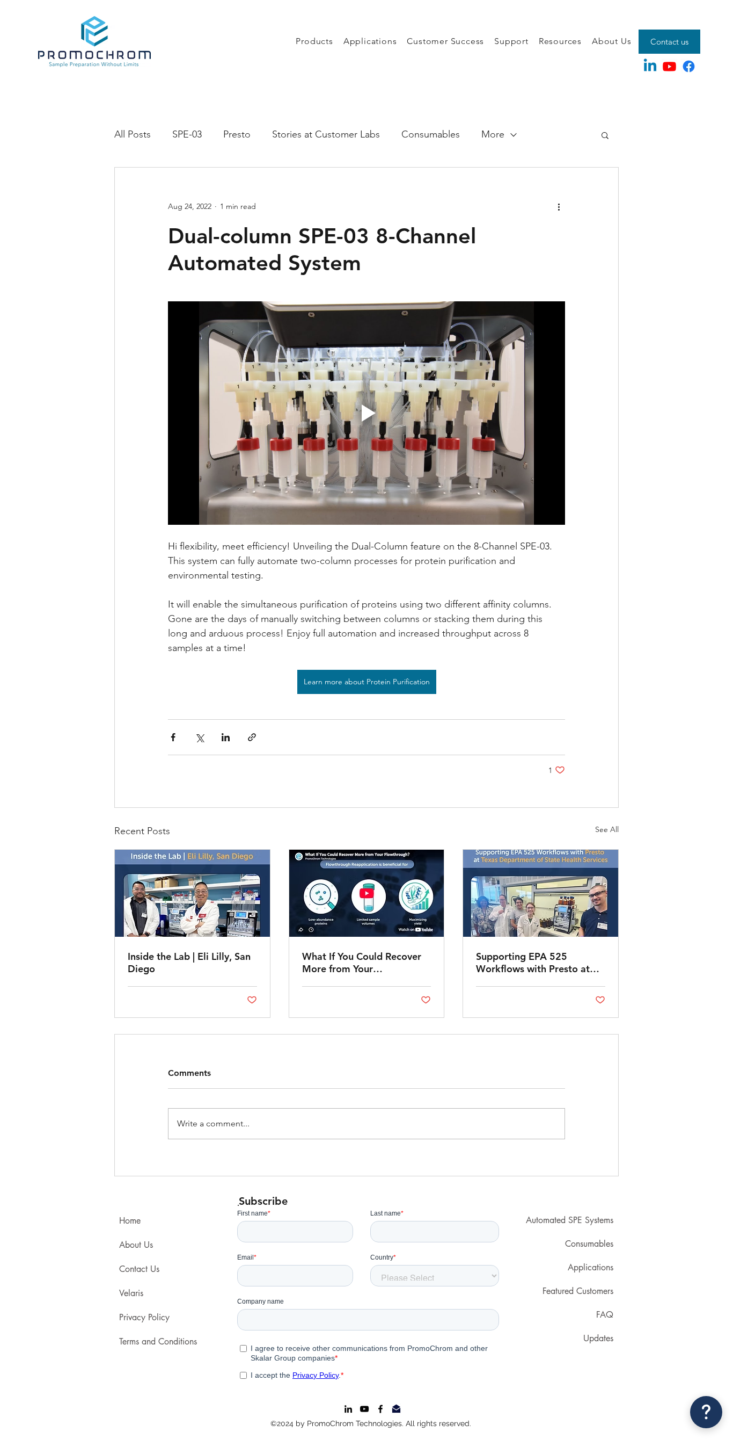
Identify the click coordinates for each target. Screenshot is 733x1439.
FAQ (604, 1314)
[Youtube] (669, 66)
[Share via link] (252, 737)
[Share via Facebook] (173, 737)
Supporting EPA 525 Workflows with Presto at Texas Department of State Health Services (536, 962)
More (492, 134)
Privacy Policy (144, 1317)
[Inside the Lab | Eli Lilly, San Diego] (192, 893)
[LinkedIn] (348, 1409)
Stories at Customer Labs (326, 134)
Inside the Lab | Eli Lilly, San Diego (189, 962)
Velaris (131, 1293)
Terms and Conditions (158, 1341)
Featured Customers (578, 1291)
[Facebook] (689, 66)
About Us (136, 1244)
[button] (314, 41)
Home (130, 1220)
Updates (598, 1338)
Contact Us (139, 1269)
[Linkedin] (650, 66)
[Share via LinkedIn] (226, 737)
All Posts (132, 134)
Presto (237, 134)
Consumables (430, 134)
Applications (590, 1267)
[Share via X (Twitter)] (199, 737)
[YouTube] (364, 1409)
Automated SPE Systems (569, 1220)
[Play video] (366, 413)
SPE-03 (187, 134)
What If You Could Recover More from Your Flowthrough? (361, 962)
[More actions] (558, 206)
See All (607, 829)
